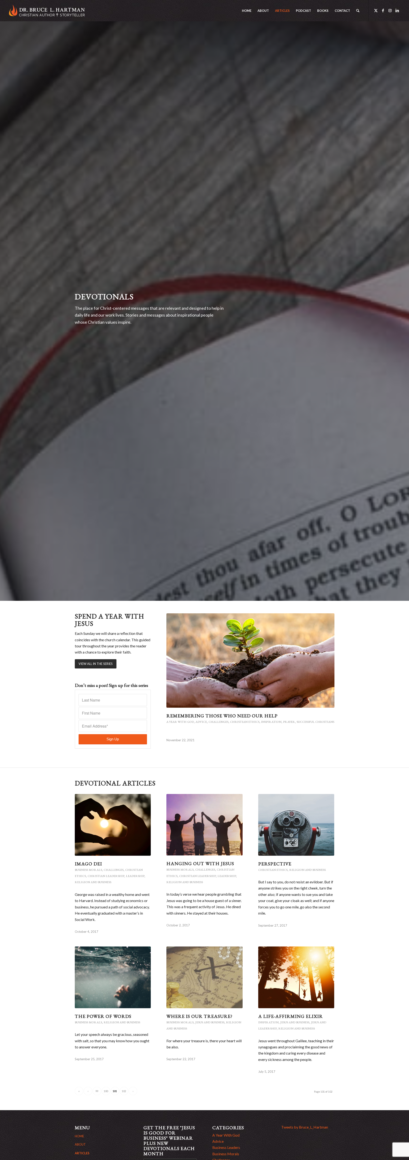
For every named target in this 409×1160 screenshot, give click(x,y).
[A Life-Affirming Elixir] (296, 977)
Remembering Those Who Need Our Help (222, 716)
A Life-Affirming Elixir (290, 1016)
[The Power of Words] (113, 977)
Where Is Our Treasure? (199, 1016)
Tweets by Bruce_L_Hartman (304, 1127)
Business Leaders (226, 1147)
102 (124, 1091)
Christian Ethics (244, 722)
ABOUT (80, 1144)
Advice (201, 722)
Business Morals (88, 870)
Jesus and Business (209, 1022)
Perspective (274, 864)
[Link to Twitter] (375, 10)
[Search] (357, 10)
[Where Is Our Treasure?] (204, 977)
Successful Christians (315, 722)
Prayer (289, 722)
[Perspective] (296, 824)
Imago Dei (88, 864)
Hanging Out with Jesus (200, 863)
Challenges (218, 722)
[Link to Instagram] (390, 10)
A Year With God (180, 722)
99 (96, 1091)
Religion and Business (93, 882)
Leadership (135, 876)
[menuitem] (246, 10)
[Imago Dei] (113, 824)
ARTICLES (82, 1153)
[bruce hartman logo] (46, 10)
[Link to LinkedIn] (397, 10)
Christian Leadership (106, 876)
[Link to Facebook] (383, 10)
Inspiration (271, 722)
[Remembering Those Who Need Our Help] (250, 660)
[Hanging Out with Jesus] (204, 824)
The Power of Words (103, 1016)
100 (106, 1091)
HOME (79, 1136)
